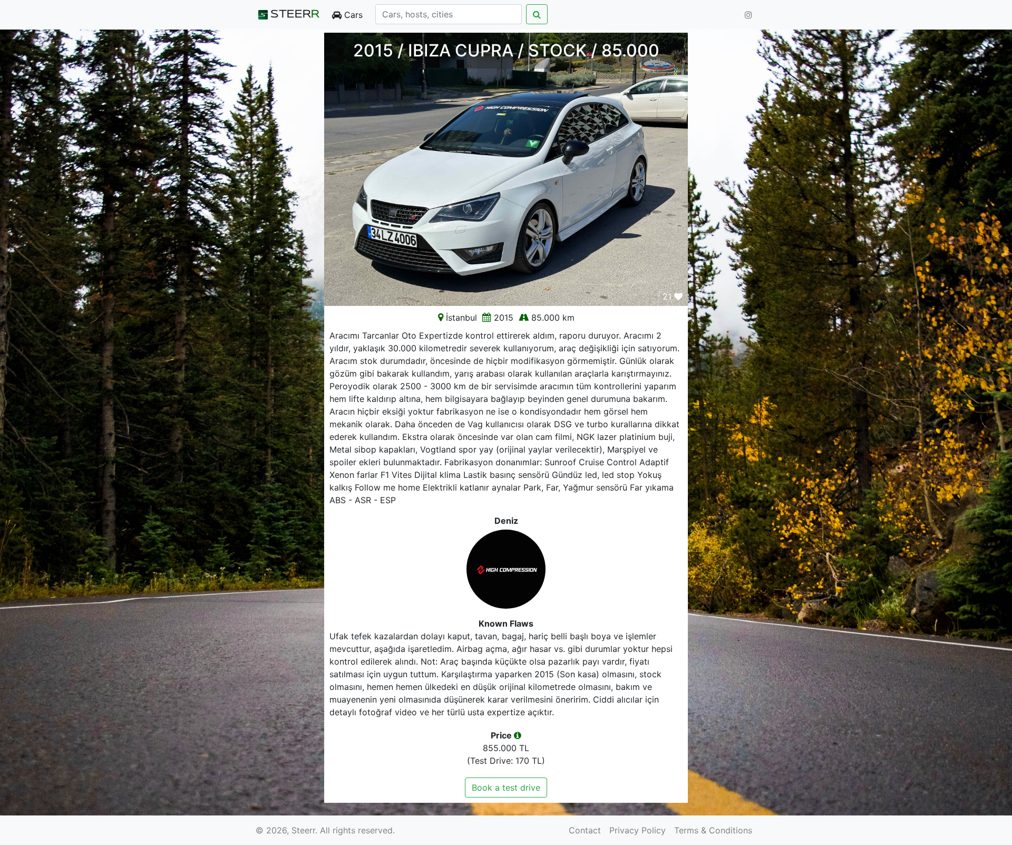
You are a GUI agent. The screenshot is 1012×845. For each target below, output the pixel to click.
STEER (294, 14)
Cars (352, 14)
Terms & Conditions (713, 830)
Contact (585, 830)
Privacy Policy (637, 830)
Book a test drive (506, 787)
